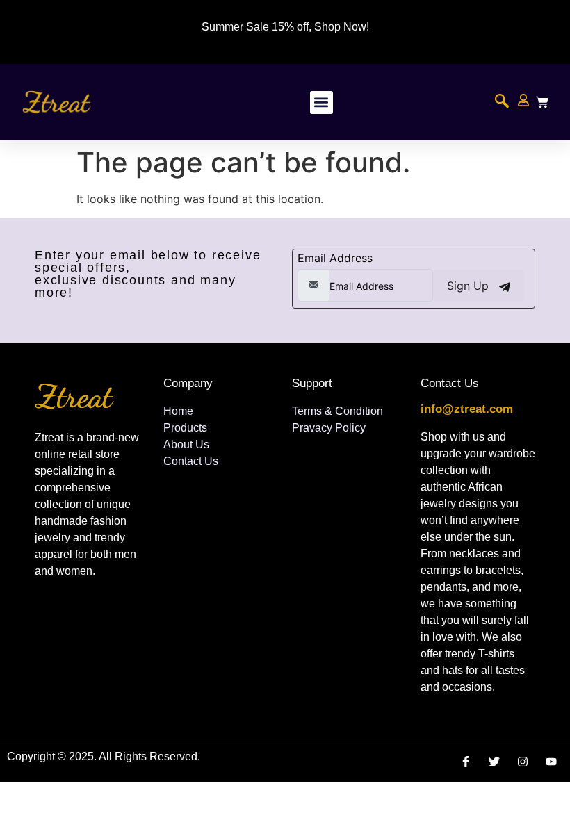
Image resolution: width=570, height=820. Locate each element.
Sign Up (469, 286)
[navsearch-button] (502, 102)
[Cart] (542, 102)
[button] (321, 102)
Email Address (335, 257)
